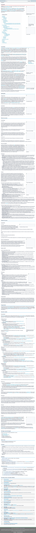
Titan (8, 102)
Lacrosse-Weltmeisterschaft (10, 307)
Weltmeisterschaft (3, 85)
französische (2, 55)
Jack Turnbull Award (5, 435)
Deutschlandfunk (27, 461)
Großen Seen (18, 48)
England (2, 59)
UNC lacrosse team (6, 499)
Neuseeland (17, 59)
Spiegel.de (25, 467)
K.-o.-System (6, 331)
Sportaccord (9, 308)
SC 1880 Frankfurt (21, 323)
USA (19, 315)
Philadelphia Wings (15, 513)
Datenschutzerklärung (19, 532)
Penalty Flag (6, 203)
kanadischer (2, 10)
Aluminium (7, 102)
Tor (3, 51)
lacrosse (8, 490)
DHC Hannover (21, 335)
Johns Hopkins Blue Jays (16, 510)
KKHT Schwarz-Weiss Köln (19, 338)
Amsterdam (14, 71)
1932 (16, 71)
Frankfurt (33, 376)
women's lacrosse (9, 505)
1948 (22, 71)
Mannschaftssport (7, 6)
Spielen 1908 (16, 8)
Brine (5, 490)
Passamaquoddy (30, 62)
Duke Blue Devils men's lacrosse (26, 510)
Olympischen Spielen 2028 (12, 10)
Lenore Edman (9, 489)
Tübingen (5, 362)
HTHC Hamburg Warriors (16, 321)
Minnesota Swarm (22, 513)
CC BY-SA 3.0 (21, 485)
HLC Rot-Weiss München (17, 384)
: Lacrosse (4, 458)
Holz (4, 102)
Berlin (21, 315)
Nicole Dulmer (9, 504)
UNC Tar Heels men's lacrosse (7, 483)
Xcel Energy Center (28, 513)
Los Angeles (19, 71)
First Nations (9, 419)
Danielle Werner (14, 505)
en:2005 (7, 487)
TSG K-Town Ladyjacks (8, 377)
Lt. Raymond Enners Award (6, 434)
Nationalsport (5, 10)
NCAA (32, 486)
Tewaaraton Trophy (5, 433)
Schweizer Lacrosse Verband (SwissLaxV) (7, 460)
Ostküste (13, 48)
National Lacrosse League (22, 87)
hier (5, 529)
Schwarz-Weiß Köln (17, 392)
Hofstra (5, 487)
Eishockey (22, 9)
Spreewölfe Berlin (8, 385)
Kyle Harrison (7, 510)
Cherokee (33, 63)
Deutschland (3, 315)
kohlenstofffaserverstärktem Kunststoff (15, 102)
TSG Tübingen (22, 327)
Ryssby (13, 485)
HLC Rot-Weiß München (25, 357)
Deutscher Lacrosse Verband (5, 459)
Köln (4, 377)
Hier (8, 529)
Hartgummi (5, 98)
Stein (6, 51)
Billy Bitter (5, 500)
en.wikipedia (15, 485)
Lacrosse (5, 510)
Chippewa (29, 63)
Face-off (13, 107)
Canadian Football (3, 417)
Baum (10, 51)
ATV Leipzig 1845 (22, 367)
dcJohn (8, 518)
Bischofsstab (8, 54)
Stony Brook (5, 505)
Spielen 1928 (11, 71)
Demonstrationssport (4, 9)
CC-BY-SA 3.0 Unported (22, 528)
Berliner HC (20, 321)
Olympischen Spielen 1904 (6, 8)
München (24, 315)
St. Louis (11, 8)
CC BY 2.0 (19, 489)
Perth (9, 85)
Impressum (15, 532)
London (19, 8)
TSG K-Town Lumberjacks (30, 360)
